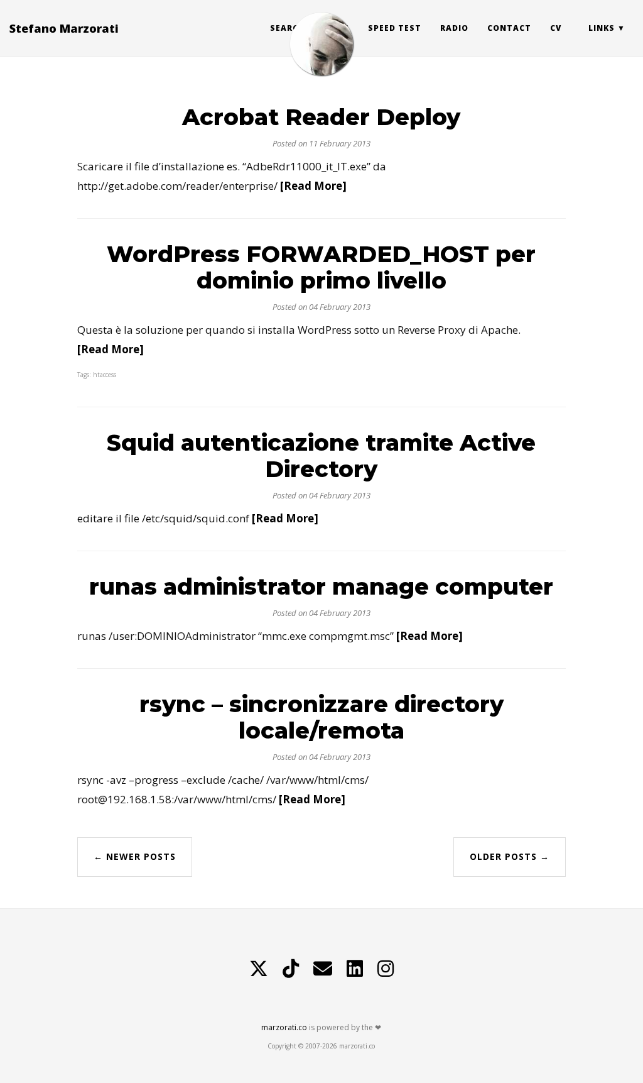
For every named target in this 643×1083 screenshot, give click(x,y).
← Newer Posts (135, 856)
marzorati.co (284, 1027)
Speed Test (394, 28)
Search (287, 28)
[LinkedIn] (355, 968)
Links (601, 28)
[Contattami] (322, 968)
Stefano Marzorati (64, 28)
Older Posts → (509, 856)
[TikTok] (291, 968)
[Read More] (313, 186)
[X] (258, 968)
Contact (509, 28)
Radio (454, 28)
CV (555, 28)
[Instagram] (385, 968)
